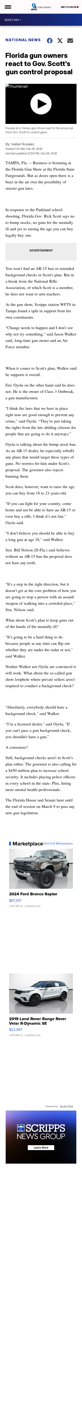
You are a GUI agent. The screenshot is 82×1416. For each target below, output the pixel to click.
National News (23, 40)
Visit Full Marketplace (58, 843)
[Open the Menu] (7, 7)
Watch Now (69, 7)
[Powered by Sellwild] (66, 1106)
